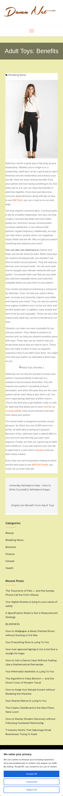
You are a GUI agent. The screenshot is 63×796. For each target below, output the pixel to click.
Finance (10, 554)
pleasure (40, 450)
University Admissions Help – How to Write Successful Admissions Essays (30, 487)
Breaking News (17, 75)
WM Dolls (17, 200)
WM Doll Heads (40, 464)
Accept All (31, 774)
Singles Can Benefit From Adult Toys (32, 505)
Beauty (9, 533)
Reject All (32, 789)
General (9, 561)
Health (9, 568)
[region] (31, 772)
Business (10, 547)
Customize (31, 781)
